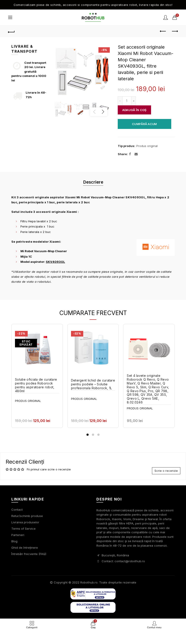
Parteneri (17, 535)
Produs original (147, 146)
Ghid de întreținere (24, 547)
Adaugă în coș (134, 110)
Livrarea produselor (25, 522)
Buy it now (144, 124)
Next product (174, 31)
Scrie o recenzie (166, 470)
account (165, 17)
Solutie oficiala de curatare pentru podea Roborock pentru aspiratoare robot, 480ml (36, 385)
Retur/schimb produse (27, 516)
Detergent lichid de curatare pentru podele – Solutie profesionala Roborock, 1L (93, 384)
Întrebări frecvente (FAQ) (28, 554)
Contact (17, 509)
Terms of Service (23, 528)
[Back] (11, 31)
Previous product (163, 31)
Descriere (93, 182)
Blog (14, 541)
